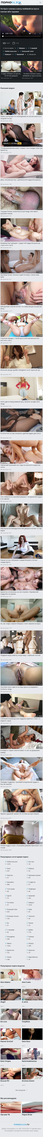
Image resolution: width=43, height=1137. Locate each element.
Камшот (8, 54)
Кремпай (20, 54)
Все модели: (21, 1090)
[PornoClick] (17, 2)
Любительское (11, 51)
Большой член (28, 51)
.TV (21, 1124)
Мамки (22, 48)
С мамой (33, 48)
